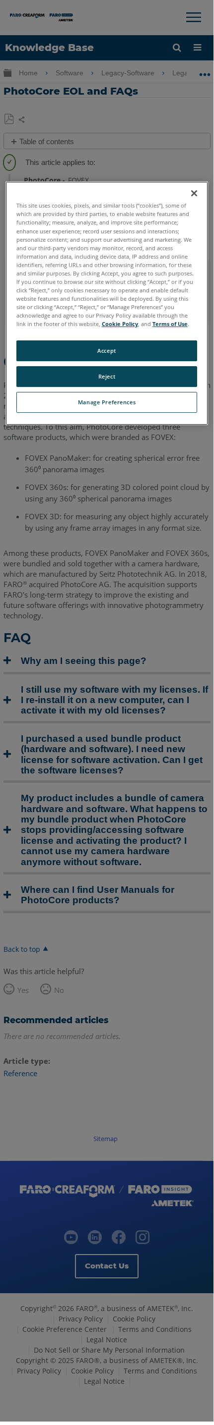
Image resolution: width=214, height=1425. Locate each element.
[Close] (194, 193)
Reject (106, 376)
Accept (106, 350)
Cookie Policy (120, 324)
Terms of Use (170, 324)
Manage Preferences (107, 402)
